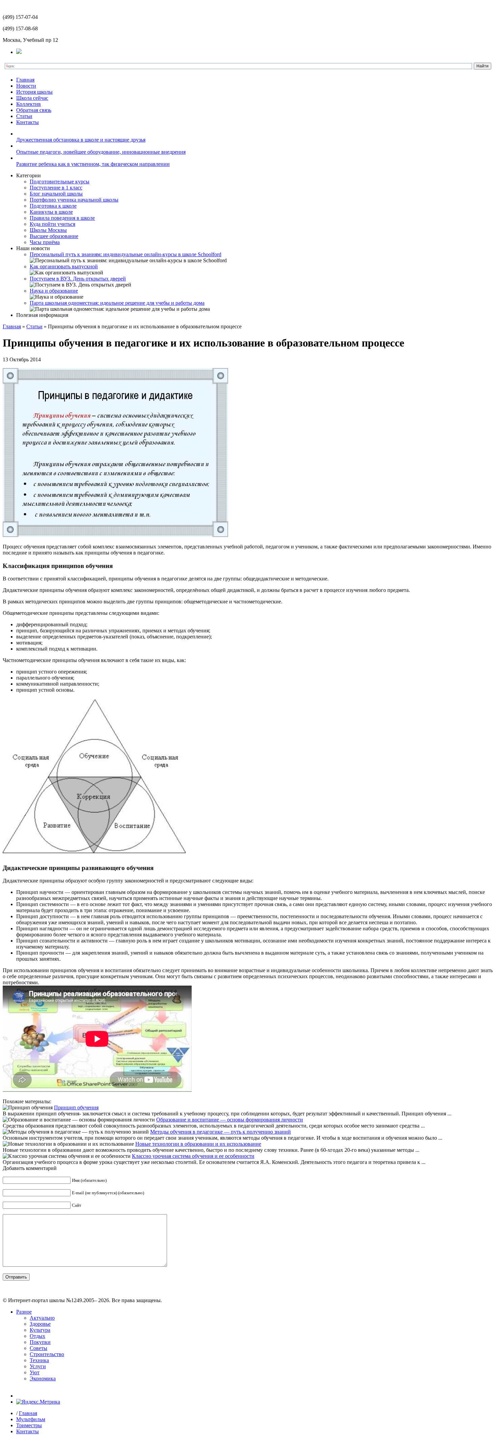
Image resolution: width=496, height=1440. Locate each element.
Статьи (24, 116)
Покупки (40, 1342)
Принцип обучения (76, 1107)
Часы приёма (45, 242)
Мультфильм (30, 1419)
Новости (26, 86)
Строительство (47, 1354)
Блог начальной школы (56, 194)
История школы (34, 92)
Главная (25, 80)
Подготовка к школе (53, 206)
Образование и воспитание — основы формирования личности (229, 1119)
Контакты (27, 122)
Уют (34, 1372)
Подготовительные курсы (59, 181)
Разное (24, 1312)
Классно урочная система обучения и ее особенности (193, 1156)
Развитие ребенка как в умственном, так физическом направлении (93, 164)
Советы (38, 1348)
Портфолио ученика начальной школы (74, 200)
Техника (39, 1360)
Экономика (43, 1378)
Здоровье (40, 1324)
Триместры (29, 1425)
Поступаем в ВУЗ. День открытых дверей (78, 278)
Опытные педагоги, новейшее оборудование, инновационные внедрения (101, 152)
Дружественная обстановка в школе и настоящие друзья (80, 140)
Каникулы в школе (51, 212)
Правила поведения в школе (62, 218)
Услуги (38, 1366)
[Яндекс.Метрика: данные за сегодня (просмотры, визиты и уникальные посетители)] (38, 1402)
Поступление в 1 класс (56, 187)
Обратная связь (33, 110)
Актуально (42, 1318)
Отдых (37, 1336)
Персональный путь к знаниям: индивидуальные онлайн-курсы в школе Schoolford (125, 254)
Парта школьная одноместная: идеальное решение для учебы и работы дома (117, 303)
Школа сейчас (32, 98)
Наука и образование (54, 291)
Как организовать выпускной (64, 266)
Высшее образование (54, 236)
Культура (40, 1330)
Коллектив (28, 104)
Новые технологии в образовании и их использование (198, 1144)
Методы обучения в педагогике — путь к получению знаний (220, 1132)
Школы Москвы (48, 230)
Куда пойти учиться (52, 224)
